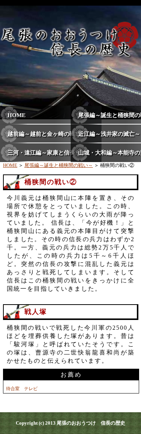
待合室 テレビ (22, 388)
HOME (17, 115)
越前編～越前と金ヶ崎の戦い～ (47, 134)
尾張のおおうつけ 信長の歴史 (91, 423)
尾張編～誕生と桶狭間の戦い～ (58, 165)
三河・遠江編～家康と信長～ (44, 153)
